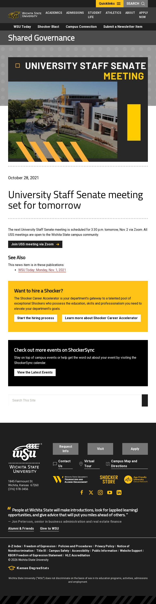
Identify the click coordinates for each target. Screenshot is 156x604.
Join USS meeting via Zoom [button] (32, 244)
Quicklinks (107, 3)
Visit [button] (100, 449)
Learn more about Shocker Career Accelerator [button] (101, 318)
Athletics (113, 12)
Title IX (41, 550)
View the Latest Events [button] (35, 372)
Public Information (104, 550)
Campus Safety (59, 550)
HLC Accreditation (77, 555)
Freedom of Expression (39, 546)
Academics (54, 12)
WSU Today (22, 27)
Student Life (95, 15)
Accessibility (80, 550)
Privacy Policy (104, 546)
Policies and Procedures (75, 546)
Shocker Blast (48, 27)
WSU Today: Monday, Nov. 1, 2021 (42, 270)
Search (133, 3)
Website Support (131, 550)
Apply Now (143, 15)
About (130, 12)
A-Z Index (14, 546)
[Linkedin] (119, 492)
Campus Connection (81, 27)
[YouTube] (109, 492)
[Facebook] (81, 492)
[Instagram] (100, 492)
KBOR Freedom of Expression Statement (35, 555)
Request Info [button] (65, 449)
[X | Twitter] (91, 492)
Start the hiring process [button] (35, 318)
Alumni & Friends (21, 528)
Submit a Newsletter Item (122, 27)
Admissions (75, 12)
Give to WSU (49, 528)
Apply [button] (135, 449)
